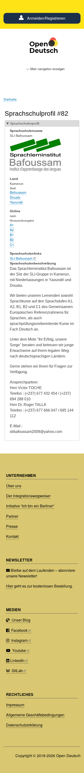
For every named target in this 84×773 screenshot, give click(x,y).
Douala (15, 197)
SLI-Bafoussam (21, 258)
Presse (12, 526)
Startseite (10, 99)
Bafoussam (18, 192)
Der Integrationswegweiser (28, 495)
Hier (9, 586)
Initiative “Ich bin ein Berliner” (30, 506)
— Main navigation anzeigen (45, 69)
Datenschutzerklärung (24, 725)
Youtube (18, 650)
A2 (12, 229)
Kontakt (12, 536)
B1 (12, 234)
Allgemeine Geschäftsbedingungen (35, 714)
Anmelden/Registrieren (46, 18)
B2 (12, 239)
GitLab (17, 670)
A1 (12, 225)
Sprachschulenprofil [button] (24, 123)
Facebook (19, 630)
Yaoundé (16, 202)
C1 (12, 244)
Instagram (19, 640)
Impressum (15, 704)
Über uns (13, 485)
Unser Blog (20, 620)
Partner (12, 516)
